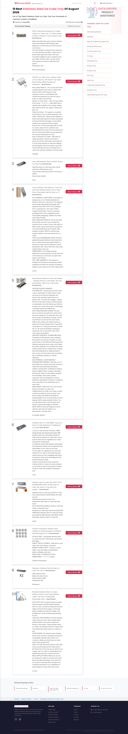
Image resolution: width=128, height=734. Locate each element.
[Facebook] (16, 719)
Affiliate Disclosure (74, 26)
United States (107, 3)
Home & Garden (53, 712)
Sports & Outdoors (54, 719)
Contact (76, 717)
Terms (76, 712)
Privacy (76, 714)
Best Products (36, 3)
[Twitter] (20, 719)
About (75, 709)
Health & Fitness (53, 714)
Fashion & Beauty (53, 717)
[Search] (95, 3)
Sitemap (76, 719)
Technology (51, 709)
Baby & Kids (51, 722)
